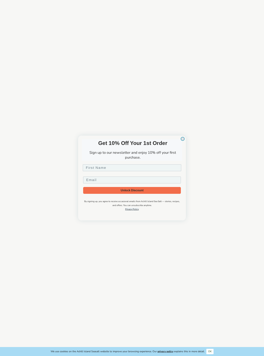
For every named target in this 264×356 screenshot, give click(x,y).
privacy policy (165, 351)
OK (210, 351)
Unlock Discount (132, 190)
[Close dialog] (182, 139)
